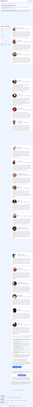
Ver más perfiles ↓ (29, 336)
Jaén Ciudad (30, 41)
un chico (26, 165)
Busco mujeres (26, 151)
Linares (29, 202)
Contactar (11, 400)
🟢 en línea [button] (2, 28)
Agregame (5, 1)
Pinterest (6, 403)
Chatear (2, 44)
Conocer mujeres (3, 397)
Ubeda (30, 95)
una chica (28, 44)
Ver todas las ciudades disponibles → (18, 390)
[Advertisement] (16, 19)
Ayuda (8, 400)
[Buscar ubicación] (29, 0)
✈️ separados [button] (3, 38)
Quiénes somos (3, 400)
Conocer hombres (10, 397)
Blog (1, 403)
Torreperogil (19, 123)
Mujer (20, 99)
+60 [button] (6, 33)
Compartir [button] (9, 44)
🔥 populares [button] (7, 28)
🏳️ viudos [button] (2, 40)
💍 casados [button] (8, 38)
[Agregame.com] (2, 4)
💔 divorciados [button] (3, 36)
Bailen (29, 255)
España (24, 28)
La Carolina (30, 324)
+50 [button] (4, 33)
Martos (28, 28)
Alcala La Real (29, 162)
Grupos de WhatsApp (17, 397)
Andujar (29, 269)
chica (28, 327)
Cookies (25, 400)
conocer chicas (21, 286)
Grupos (6, 44)
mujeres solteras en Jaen (22, 377)
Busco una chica (24, 190)
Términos (16, 400)
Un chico (22, 317)
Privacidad (20, 400)
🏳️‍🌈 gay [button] (6, 40)
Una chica (21, 112)
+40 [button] (1, 33)
